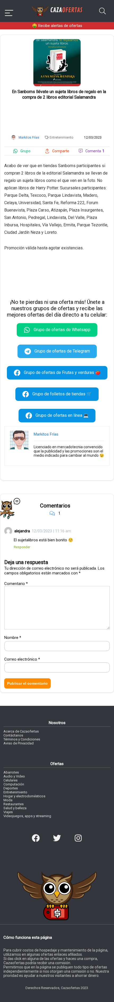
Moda (7, 800)
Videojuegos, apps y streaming (27, 816)
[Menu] (9, 11)
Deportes (10, 788)
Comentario (16, 583)
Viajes (8, 812)
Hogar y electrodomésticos (24, 796)
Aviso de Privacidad (18, 743)
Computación (13, 784)
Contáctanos (13, 735)
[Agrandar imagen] (57, 41)
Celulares (10, 780)
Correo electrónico (22, 659)
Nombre (12, 637)
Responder (22, 547)
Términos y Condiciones (21, 739)
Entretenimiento (61, 137)
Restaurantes (13, 804)
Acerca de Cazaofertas (21, 731)
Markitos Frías (46, 434)
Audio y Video (14, 776)
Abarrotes (11, 772)
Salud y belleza (15, 808)
